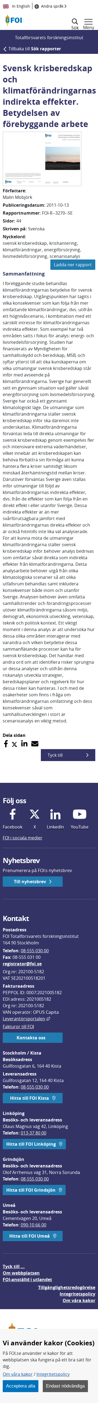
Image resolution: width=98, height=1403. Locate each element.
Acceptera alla (20, 1386)
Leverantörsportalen (26, 1019)
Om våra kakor (18, 1374)
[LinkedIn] (24, 744)
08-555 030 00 (35, 951)
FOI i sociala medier (22, 838)
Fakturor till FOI (18, 1027)
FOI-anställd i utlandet (27, 1280)
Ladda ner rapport (73, 265)
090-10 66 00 (33, 1225)
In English (20, 6)
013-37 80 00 (33, 1133)
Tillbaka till (34, 49)
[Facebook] (6, 744)
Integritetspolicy (53, 1374)
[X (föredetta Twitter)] (14, 744)
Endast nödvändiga (65, 1386)
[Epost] (34, 744)
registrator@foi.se (22, 964)
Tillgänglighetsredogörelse (66, 1287)
